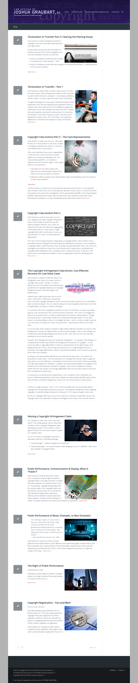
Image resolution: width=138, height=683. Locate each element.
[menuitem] (66, 12)
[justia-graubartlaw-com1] (37, 12)
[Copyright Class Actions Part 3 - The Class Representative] (17, 140)
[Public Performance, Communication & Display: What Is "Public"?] (17, 472)
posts (29, 478)
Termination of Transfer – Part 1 (45, 86)
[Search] (122, 12)
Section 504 (32, 437)
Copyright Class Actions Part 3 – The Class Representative (59, 136)
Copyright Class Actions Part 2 (44, 213)
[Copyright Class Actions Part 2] (17, 216)
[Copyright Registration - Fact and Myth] (17, 606)
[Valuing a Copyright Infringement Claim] (17, 420)
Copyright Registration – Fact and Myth (49, 602)
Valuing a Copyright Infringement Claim (49, 416)
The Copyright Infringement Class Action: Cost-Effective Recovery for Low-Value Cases (58, 272)
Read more (31, 72)
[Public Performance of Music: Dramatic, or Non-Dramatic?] (17, 519)
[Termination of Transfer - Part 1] (17, 90)
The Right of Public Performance (46, 565)
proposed (53, 396)
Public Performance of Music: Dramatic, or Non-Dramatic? (59, 515)
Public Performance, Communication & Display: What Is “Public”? (58, 470)
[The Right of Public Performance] (17, 569)
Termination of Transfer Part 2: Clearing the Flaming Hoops (60, 36)
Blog (15, 27)
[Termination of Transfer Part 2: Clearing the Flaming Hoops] (17, 40)
